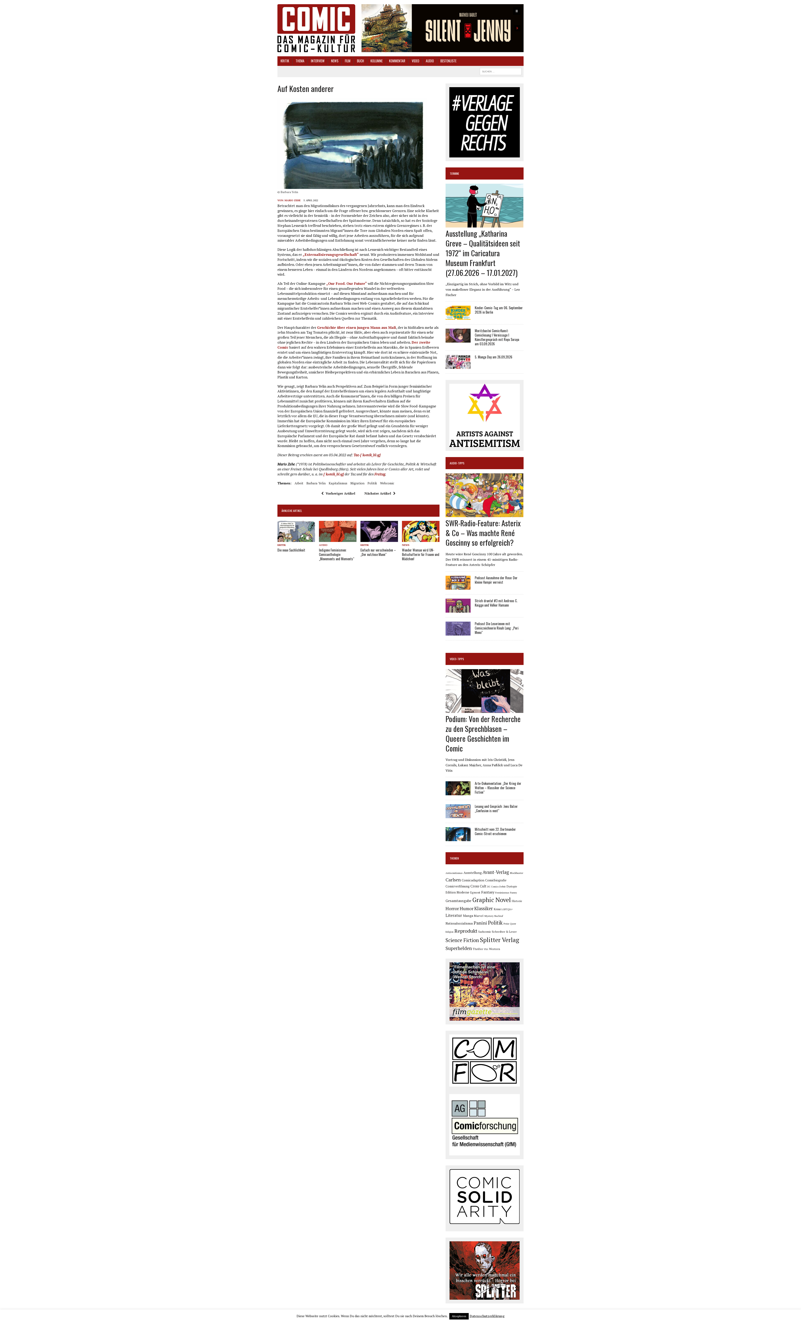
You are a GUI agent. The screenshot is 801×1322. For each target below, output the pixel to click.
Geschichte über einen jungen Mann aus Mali (356, 327)
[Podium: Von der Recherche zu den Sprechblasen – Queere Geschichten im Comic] (484, 710)
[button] (442, 28)
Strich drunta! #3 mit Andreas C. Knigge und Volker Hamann (496, 603)
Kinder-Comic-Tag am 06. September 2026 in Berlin (499, 310)
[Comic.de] (316, 28)
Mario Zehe (293, 200)
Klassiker (483, 908)
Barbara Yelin (316, 483)
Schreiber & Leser (504, 932)
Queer (513, 923)
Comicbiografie (495, 880)
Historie (517, 901)
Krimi (497, 909)
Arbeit (299, 483)
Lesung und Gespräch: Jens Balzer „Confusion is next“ (496, 808)
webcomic (387, 483)
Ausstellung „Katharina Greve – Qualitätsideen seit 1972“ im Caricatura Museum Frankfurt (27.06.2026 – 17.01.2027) (483, 253)
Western (494, 949)
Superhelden (459, 948)
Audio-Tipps (457, 463)
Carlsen (453, 880)
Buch (360, 60)
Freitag (379, 474)
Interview (318, 60)
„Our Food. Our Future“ (346, 283)
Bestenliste (448, 60)
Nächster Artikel (377, 493)
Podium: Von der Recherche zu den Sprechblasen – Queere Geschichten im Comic (483, 733)
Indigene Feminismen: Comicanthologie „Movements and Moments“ (336, 554)
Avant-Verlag (495, 872)
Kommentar (397, 60)
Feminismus (502, 892)
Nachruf (498, 915)
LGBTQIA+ (507, 909)
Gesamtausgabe (458, 900)
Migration (357, 483)
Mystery (489, 915)
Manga (468, 915)
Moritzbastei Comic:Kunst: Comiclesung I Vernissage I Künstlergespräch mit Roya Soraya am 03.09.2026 (497, 337)
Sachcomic (484, 932)
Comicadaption (473, 880)
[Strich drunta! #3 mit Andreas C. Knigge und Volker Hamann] (458, 609)
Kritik (285, 60)
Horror (452, 908)
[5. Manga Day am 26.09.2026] (458, 366)
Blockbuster (516, 873)
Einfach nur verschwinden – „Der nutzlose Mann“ (378, 552)
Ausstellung (472, 872)
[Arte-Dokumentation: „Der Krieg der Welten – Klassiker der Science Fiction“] (458, 792)
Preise (506, 923)
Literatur (454, 915)
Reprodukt (465, 930)
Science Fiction (462, 940)
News (334, 60)
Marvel (479, 916)
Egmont (475, 892)
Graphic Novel (491, 900)
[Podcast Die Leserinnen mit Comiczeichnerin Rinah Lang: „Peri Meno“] (458, 632)
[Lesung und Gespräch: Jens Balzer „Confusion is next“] (458, 815)
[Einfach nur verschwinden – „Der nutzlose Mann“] (379, 539)
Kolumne (376, 60)
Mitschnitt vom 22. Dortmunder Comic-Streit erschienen (495, 831)
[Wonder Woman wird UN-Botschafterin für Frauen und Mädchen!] (421, 539)
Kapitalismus (338, 483)
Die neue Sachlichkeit (291, 550)
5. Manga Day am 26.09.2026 (493, 356)
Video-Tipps (457, 659)
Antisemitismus (454, 873)
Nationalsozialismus (459, 923)
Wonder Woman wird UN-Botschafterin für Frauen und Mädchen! (420, 554)
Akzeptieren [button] (459, 1316)
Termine (454, 173)
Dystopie (511, 886)
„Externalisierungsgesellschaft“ (331, 254)
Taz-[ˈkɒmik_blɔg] (367, 454)
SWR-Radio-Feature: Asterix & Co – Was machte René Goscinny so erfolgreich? (483, 532)
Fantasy (487, 892)
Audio (430, 60)
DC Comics (493, 886)
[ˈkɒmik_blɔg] (334, 474)
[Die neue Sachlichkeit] (296, 539)
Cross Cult (478, 886)
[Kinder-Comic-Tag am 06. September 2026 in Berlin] (458, 317)
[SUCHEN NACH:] (500, 70)
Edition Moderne (457, 892)
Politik (372, 483)
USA (486, 949)
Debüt (502, 886)
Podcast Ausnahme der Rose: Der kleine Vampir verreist (496, 580)
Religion (449, 931)
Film (347, 60)
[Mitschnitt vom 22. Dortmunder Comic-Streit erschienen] (458, 838)
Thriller (478, 949)
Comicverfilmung (458, 886)
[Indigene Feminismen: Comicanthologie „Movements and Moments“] (337, 539)
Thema (300, 60)
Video (415, 60)
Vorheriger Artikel (340, 493)
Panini (480, 923)
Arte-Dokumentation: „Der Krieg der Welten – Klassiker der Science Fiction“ (498, 788)
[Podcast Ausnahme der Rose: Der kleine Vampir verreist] (458, 586)
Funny (513, 892)
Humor (467, 908)
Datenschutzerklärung (487, 1316)
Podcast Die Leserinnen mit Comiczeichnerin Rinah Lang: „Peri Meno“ (497, 628)
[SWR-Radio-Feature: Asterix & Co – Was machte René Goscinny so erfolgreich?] (484, 514)
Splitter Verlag (499, 940)
